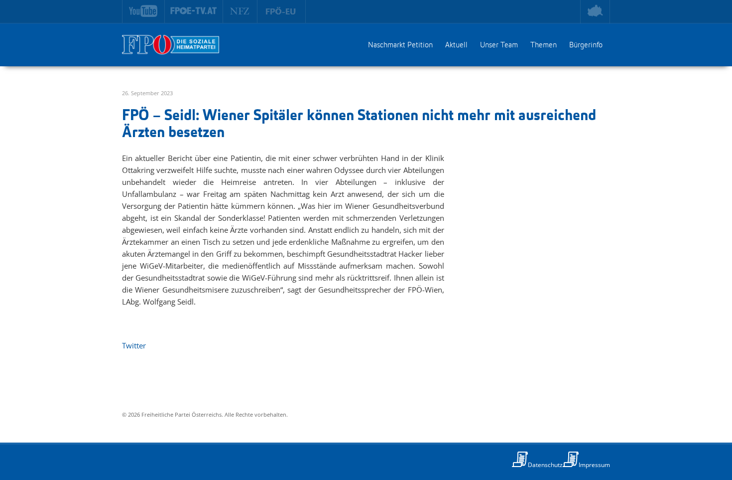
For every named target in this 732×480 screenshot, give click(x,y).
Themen (543, 45)
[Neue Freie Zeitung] (240, 11)
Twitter (134, 345)
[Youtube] (143, 11)
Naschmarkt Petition (400, 45)
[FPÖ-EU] (281, 11)
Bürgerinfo (586, 45)
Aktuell (456, 45)
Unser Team (499, 45)
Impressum (594, 465)
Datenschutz (545, 465)
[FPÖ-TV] (194, 11)
